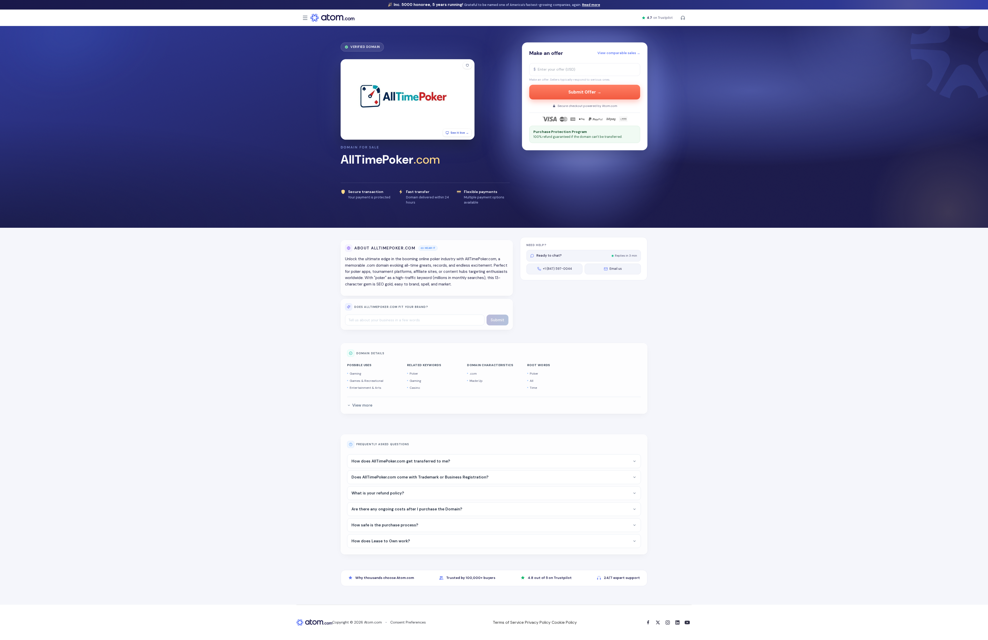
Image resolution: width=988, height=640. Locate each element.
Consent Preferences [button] (408, 622)
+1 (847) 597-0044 (557, 269)
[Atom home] (332, 18)
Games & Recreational (366, 381)
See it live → (460, 133)
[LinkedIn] (677, 622)
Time (533, 388)
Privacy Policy (538, 622)
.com (473, 374)
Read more (591, 5)
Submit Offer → (584, 92)
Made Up (476, 381)
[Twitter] (658, 622)
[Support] (682, 17)
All (531, 381)
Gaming (355, 374)
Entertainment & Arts (365, 388)
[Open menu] (305, 17)
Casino (415, 388)
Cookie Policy (564, 622)
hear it (430, 248)
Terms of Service (508, 622)
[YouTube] (687, 622)
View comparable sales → (618, 53)
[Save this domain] (467, 65)
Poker (414, 374)
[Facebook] (648, 622)
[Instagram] (668, 622)
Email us (616, 269)
